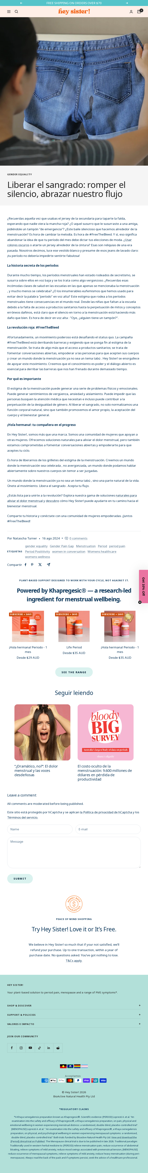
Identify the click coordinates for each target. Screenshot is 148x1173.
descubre (52, 501)
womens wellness (37, 557)
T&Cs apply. (74, 960)
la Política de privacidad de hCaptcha (106, 812)
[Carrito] (139, 11)
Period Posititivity (37, 551)
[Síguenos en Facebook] (11, 1047)
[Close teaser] (140, 602)
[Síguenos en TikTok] (39, 1047)
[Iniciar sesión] (131, 11)
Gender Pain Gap (62, 546)
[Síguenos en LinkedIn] (48, 1047)
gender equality (19, 174)
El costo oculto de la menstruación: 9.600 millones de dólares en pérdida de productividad (105, 773)
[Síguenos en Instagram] (21, 1047)
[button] (143, 586)
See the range (74, 672)
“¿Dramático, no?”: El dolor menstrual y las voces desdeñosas (36, 770)
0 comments (78, 538)
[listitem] (25, 564)
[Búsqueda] (16, 11)
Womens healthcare (102, 551)
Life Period (74, 647)
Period (102, 546)
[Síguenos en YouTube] (30, 1047)
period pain (117, 546)
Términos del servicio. (22, 817)
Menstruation (86, 546)
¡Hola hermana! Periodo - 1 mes (28, 649)
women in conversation (68, 551)
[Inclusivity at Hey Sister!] (74, 1066)
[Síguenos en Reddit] (57, 1047)
